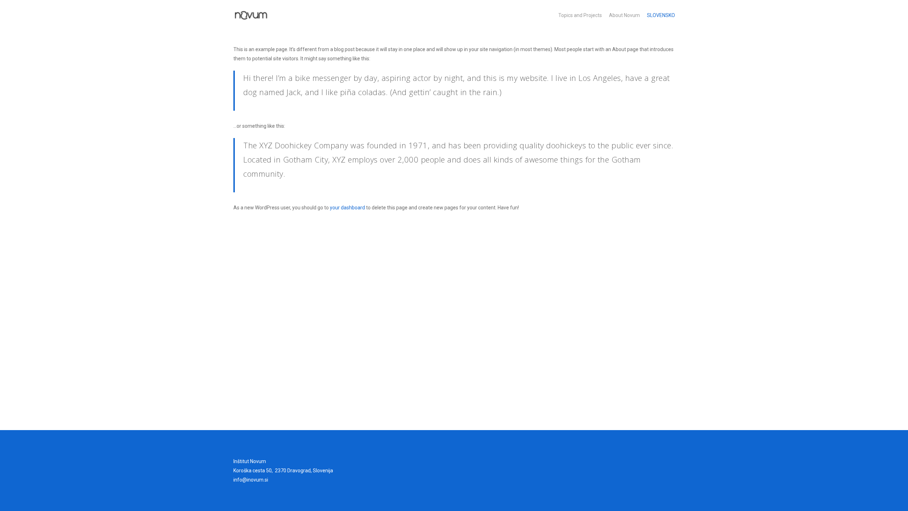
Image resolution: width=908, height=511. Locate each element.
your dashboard (347, 207)
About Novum (624, 15)
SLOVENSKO (661, 15)
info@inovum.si (250, 480)
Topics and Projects (580, 15)
